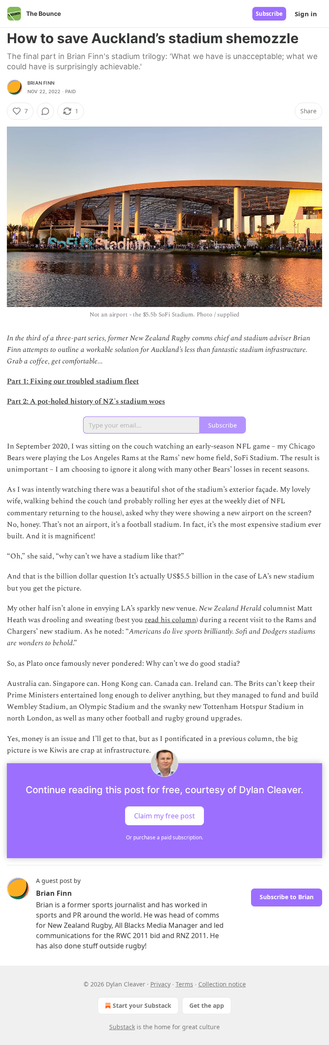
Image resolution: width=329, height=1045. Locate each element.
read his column (170, 620)
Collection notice (222, 984)
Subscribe (269, 14)
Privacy (160, 984)
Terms (184, 984)
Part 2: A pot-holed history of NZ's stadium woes (86, 401)
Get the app (206, 1005)
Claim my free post (164, 816)
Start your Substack (142, 1005)
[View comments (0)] (45, 111)
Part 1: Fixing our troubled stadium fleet (73, 381)
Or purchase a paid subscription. (164, 837)
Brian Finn (40, 83)
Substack (122, 1027)
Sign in (306, 13)
